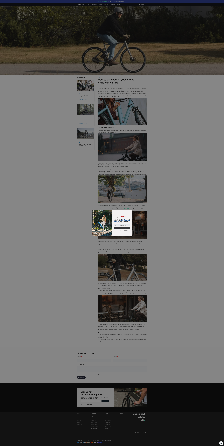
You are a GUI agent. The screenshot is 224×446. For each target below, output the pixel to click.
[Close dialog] (131, 211)
